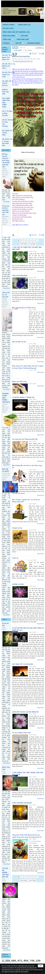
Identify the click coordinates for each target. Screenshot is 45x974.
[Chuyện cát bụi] (20, 536)
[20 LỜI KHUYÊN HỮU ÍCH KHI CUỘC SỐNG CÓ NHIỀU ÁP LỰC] (20, 637)
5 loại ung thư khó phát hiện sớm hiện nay (5, 210)
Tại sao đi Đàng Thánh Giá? (21, 732)
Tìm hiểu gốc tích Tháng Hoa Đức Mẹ (24, 439)
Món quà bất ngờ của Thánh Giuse (24, 307)
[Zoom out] (16, 54)
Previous (34, 53)
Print (13, 235)
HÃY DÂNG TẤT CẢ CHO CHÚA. (22, 664)
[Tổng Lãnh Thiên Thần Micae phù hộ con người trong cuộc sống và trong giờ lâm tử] (20, 849)
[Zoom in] (13, 54)
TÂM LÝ (4, 619)
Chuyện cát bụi (17, 528)
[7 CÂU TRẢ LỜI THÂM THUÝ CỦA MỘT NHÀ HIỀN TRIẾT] (20, 257)
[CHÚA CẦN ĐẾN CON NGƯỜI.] (20, 812)
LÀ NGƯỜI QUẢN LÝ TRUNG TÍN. (23, 397)
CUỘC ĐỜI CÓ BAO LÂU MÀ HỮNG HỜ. (25, 712)
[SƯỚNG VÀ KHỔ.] (20, 592)
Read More (6, 201)
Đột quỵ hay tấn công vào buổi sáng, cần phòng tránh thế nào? (5, 160)
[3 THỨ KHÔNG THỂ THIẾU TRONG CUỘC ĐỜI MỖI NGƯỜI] (20, 782)
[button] (10, 36)
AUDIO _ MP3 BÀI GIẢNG (5, 49)
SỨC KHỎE (5, 150)
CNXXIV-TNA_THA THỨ (5, 92)
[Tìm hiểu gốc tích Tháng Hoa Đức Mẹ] (20, 447)
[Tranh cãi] (20, 566)
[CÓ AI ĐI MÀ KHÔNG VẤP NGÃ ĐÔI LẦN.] (10, 890)
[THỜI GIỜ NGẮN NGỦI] (20, 283)
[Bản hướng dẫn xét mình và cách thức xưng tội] (20, 476)
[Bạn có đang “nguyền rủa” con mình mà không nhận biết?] (20, 511)
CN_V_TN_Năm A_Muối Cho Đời (7, 113)
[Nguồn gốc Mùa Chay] (20, 389)
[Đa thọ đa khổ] (10, 638)
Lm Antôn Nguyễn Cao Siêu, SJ (22, 61)
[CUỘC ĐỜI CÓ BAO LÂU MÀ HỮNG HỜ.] (20, 721)
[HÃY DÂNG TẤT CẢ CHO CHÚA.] (20, 671)
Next (40, 53)
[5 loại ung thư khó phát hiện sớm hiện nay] (10, 231)
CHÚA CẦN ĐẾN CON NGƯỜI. (22, 803)
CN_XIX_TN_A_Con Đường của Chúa (8, 66)
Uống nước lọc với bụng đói (6, 295)
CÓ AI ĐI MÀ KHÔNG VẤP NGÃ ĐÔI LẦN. (5, 873)
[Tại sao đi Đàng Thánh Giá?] (20, 748)
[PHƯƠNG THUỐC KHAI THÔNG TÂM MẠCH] (10, 420)
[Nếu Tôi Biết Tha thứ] (20, 348)
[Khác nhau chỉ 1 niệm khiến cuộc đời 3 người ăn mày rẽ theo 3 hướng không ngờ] (20, 374)
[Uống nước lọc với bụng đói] (10, 320)
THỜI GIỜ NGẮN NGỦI (19, 275)
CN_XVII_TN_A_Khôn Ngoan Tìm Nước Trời (9, 57)
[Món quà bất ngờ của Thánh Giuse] (20, 321)
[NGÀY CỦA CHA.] (10, 782)
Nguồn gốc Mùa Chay (19, 381)
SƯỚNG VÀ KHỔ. (18, 584)
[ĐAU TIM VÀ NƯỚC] (10, 486)
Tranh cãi (15, 558)
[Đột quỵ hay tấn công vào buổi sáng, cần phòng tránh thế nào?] (10, 184)
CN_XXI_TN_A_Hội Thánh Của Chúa (8, 74)
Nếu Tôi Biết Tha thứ (19, 342)
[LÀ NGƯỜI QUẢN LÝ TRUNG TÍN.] (20, 405)
